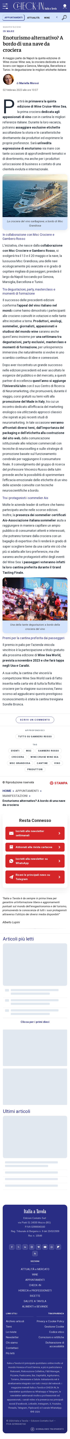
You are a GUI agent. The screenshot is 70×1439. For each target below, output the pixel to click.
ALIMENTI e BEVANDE (35, 1306)
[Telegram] (38, 1247)
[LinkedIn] (25, 1247)
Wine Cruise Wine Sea (45, 757)
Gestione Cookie (54, 1326)
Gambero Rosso (48, 751)
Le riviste (11, 1332)
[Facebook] (12, 1247)
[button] (64, 6)
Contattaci (12, 1348)
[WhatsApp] (51, 1247)
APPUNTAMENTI (13, 17)
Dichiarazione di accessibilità (55, 1344)
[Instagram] (31, 1247)
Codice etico (56, 1332)
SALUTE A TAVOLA (35, 1301)
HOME (7, 791)
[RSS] (35, 1253)
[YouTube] (45, 1247)
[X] (18, 1247)
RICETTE (35, 1295)
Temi (9, 1326)
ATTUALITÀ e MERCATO (35, 1269)
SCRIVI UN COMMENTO (35, 720)
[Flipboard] (58, 1247)
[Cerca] (65, 17)
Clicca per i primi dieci (35, 1022)
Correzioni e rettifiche (51, 1337)
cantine (42, 763)
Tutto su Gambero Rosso (35, 736)
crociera (17, 757)
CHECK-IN (35, 1285)
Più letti (10, 1353)
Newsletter (12, 1337)
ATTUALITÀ (33, 17)
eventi (15, 751)
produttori (35, 769)
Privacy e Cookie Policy (50, 1321)
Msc (29, 751)
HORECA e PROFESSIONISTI (35, 1290)
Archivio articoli (15, 1321)
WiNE (47, 17)
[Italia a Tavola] (35, 6)
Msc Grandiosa (20, 763)
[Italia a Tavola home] (35, 1211)
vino (57, 763)
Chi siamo (12, 1342)
